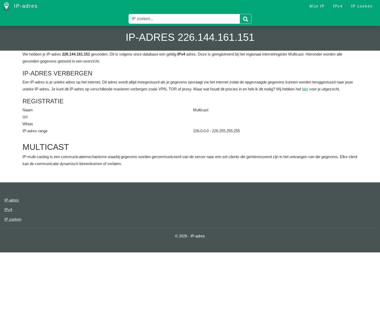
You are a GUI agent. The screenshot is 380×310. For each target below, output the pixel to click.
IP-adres (25, 6)
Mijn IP (317, 6)
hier (305, 89)
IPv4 (338, 6)
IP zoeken (362, 6)
